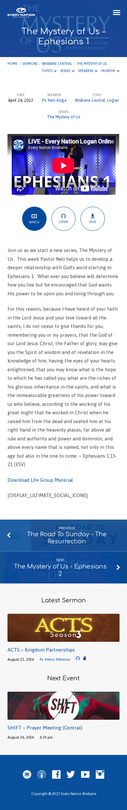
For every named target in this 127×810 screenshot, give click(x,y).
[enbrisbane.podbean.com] (27, 775)
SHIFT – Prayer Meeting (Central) (44, 727)
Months (108, 71)
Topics (47, 71)
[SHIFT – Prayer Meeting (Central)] (63, 716)
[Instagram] (100, 775)
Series (66, 71)
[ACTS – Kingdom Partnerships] (63, 638)
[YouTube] (85, 775)
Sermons (29, 64)
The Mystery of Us (63, 116)
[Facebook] (56, 775)
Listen (63, 222)
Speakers (86, 71)
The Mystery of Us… (92, 64)
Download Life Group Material (40, 480)
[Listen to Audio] (78, 658)
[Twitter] (70, 775)
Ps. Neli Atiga (54, 100)
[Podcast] (41, 775)
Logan (113, 100)
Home (12, 64)
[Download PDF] (84, 658)
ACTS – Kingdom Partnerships (41, 650)
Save (92, 222)
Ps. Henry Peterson (55, 659)
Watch (34, 222)
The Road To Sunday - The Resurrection (66, 538)
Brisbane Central (57, 64)
